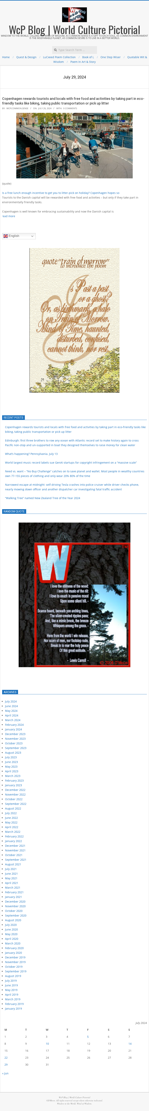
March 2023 (12, 776)
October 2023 (14, 743)
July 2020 (11, 925)
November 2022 (15, 794)
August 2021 (13, 864)
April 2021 (11, 883)
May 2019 (11, 990)
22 (6, 1057)
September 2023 (15, 748)
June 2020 (11, 929)
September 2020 (15, 915)
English (13, 236)
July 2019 (11, 980)
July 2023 (11, 757)
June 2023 (11, 762)
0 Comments (70, 108)
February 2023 (14, 780)
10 (47, 1043)
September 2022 (15, 804)
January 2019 (13, 1008)
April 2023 (11, 771)
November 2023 (15, 738)
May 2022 (11, 822)
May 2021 (11, 878)
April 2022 (11, 827)
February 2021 (14, 892)
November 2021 (15, 850)
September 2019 (15, 971)
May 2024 (11, 711)
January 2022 (13, 841)
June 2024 (11, 706)
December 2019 (15, 957)
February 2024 (14, 725)
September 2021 (15, 859)
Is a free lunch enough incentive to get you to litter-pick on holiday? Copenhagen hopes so (60, 193)
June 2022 (11, 818)
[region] (74, 602)
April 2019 (11, 994)
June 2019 (11, 985)
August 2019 (13, 976)
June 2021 (11, 873)
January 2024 (13, 729)
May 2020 (11, 934)
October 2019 (14, 966)
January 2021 (13, 897)
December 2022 (15, 790)
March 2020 (12, 943)
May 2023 (11, 766)
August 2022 (13, 808)
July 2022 (11, 813)
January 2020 (13, 953)
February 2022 (14, 836)
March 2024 (12, 720)
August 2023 (13, 752)
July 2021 (11, 869)
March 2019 (12, 999)
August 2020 (13, 920)
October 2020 (14, 911)
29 (6, 1064)
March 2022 (12, 832)
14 (130, 1043)
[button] (8, 320)
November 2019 (15, 962)
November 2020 (15, 906)
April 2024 (11, 715)
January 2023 (13, 785)
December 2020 (15, 901)
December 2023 (15, 734)
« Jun (5, 1073)
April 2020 (11, 939)
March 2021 (12, 887)
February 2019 (14, 1004)
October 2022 (14, 799)
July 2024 (11, 701)
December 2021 (15, 846)
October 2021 (14, 855)
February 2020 (14, 948)
